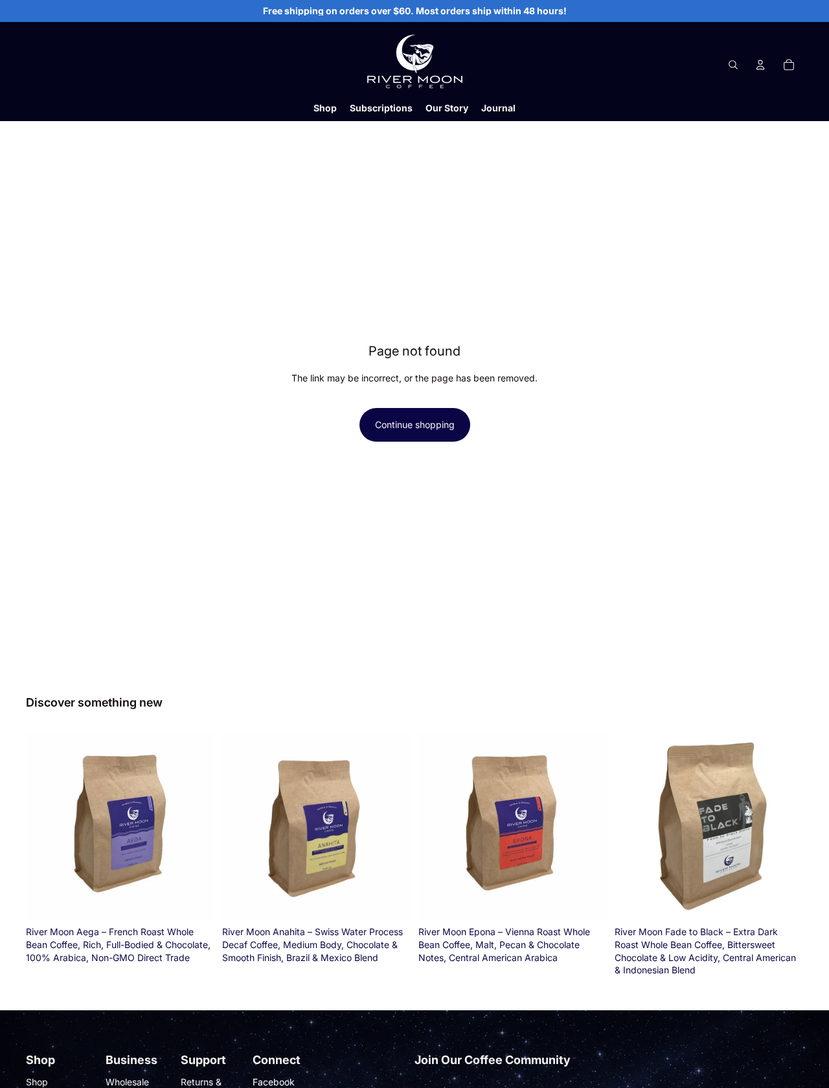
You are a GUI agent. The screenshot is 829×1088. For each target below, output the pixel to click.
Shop (37, 1081)
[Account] (760, 65)
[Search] (733, 65)
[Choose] (194, 900)
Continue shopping (415, 424)
